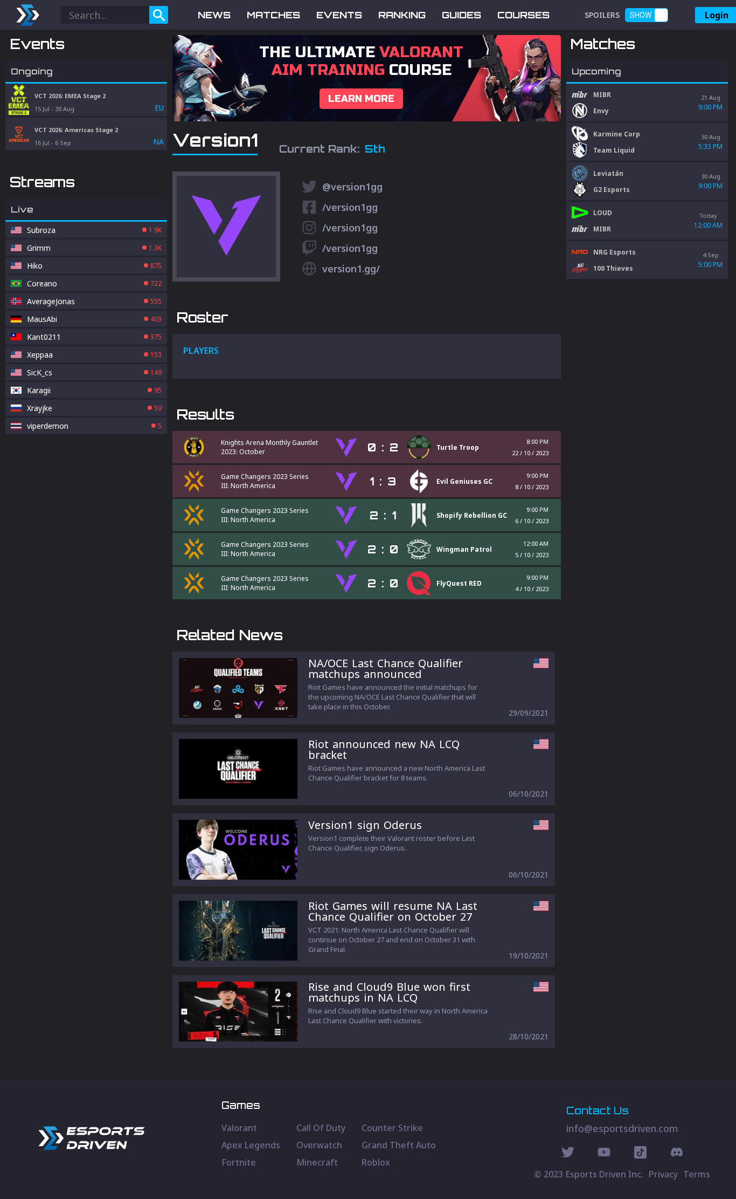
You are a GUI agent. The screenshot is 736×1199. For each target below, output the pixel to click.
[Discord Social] (640, 1154)
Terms (696, 1174)
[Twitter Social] (567, 1154)
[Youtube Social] (604, 1154)
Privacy (663, 1174)
